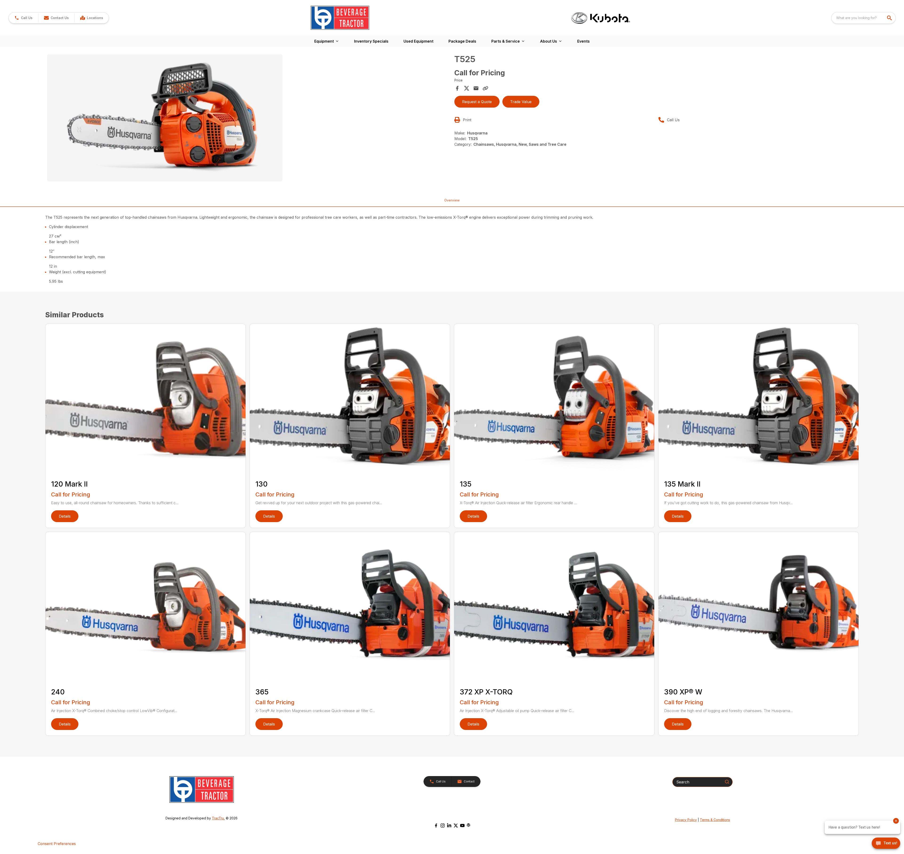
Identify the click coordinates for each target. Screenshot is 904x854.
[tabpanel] (248, 118)
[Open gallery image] (164, 117)
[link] (91, 18)
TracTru (218, 818)
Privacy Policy (686, 820)
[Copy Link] (485, 88)
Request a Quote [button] (477, 101)
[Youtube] (462, 825)
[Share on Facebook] (457, 88)
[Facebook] (436, 825)
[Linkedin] (449, 825)
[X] (455, 825)
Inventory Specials (371, 41)
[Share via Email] (476, 88)
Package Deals (462, 41)
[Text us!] (886, 844)
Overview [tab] (452, 200)
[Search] (727, 781)
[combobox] (863, 18)
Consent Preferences (57, 843)
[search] (890, 17)
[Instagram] (442, 825)
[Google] (468, 825)
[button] (23, 18)
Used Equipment (418, 41)
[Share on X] (466, 88)
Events (583, 41)
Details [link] (65, 516)
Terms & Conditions (715, 820)
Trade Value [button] (521, 101)
